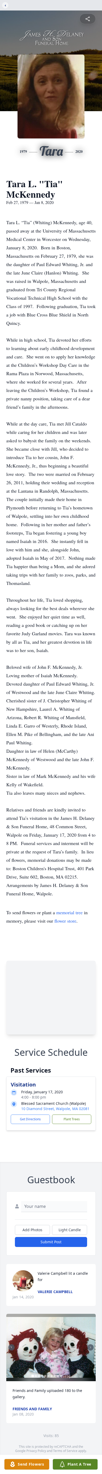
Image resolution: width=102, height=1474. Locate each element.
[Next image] (90, 1347)
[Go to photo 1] (32, 1376)
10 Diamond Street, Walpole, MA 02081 (55, 1108)
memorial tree (69, 912)
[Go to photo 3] (39, 1376)
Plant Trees (72, 1119)
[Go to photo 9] (58, 1376)
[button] (51, 1347)
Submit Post (51, 1241)
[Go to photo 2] (36, 1376)
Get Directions (30, 1119)
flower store (65, 921)
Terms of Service (65, 1451)
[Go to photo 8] (55, 1376)
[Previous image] (11, 1347)
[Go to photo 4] (42, 1376)
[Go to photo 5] (45, 1376)
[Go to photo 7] (51, 1376)
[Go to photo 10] (61, 1376)
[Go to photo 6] (48, 1376)
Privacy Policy (36, 1451)
